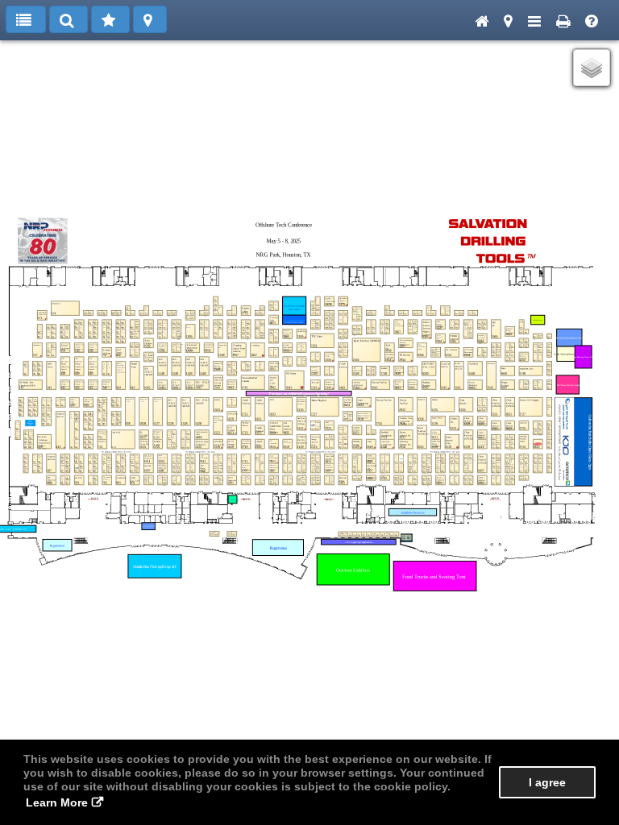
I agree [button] (547, 782)
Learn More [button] (57, 802)
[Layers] (591, 67)
